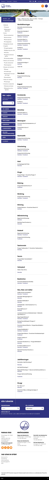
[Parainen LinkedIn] (8, 447)
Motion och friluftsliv (9, 60)
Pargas (18, 18)
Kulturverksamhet (9, 35)
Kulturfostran (8, 37)
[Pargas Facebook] (30, 1)
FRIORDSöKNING (5, 405)
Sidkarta (15, 1)
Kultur (5, 33)
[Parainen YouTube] (11, 447)
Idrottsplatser (8, 65)
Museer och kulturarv (9, 67)
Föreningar (7, 81)
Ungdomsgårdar (9, 48)
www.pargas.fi (4, 441)
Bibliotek (6, 25)
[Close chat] (48, 478)
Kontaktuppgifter (5, 461)
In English (46, 1)
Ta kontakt (9, 1)
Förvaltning (4, 458)
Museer (6, 69)
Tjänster (7, 27)
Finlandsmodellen (9, 58)
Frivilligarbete (8, 41)
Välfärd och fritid (25, 18)
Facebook (19, 28)
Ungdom (6, 46)
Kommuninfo (4, 457)
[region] (24, 478)
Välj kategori (29, 405)
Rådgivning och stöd (10, 50)
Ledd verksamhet (9, 62)
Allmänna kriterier (9, 86)
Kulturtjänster (8, 39)
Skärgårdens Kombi (8, 44)
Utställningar (8, 71)
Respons (3, 1)
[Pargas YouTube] (35, 1)
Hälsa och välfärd (8, 79)
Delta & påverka (5, 460)
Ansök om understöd (9, 84)
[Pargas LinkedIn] (33, 1)
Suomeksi (40, 1)
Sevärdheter (8, 77)
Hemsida (19, 37)
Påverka (7, 52)
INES (2, 463)
